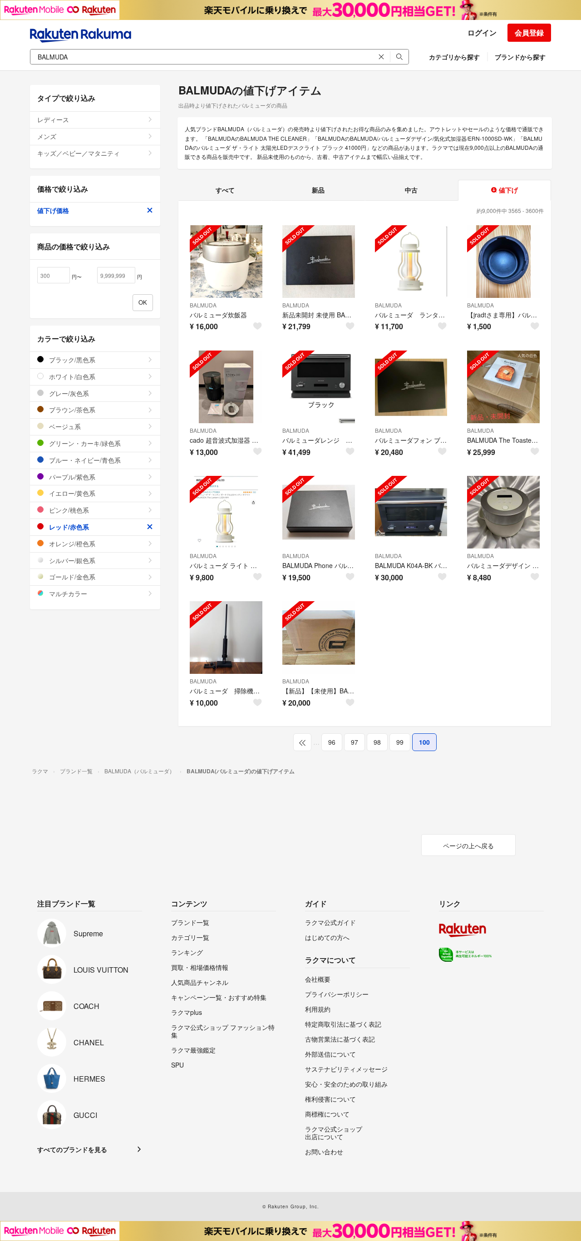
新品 (318, 189)
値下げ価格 (53, 210)
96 (331, 742)
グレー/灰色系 (68, 393)
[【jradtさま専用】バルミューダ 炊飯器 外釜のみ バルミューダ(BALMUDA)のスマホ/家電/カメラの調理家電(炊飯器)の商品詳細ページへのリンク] (503, 261)
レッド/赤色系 (68, 526)
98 (377, 742)
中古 (411, 189)
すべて (225, 189)
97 (354, 742)
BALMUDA (203, 305)
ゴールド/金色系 (71, 576)
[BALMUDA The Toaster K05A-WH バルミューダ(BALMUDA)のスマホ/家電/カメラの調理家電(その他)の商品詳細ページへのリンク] (503, 387)
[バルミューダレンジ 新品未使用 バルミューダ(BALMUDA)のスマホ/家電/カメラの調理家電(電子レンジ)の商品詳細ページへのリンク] (318, 387)
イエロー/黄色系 (71, 493)
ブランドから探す (520, 56)
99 (400, 742)
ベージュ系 (64, 426)
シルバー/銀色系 (71, 560)
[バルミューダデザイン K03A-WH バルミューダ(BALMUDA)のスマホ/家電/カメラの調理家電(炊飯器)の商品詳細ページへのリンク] (503, 512)
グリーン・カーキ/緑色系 (84, 443)
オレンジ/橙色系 (71, 543)
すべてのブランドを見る (72, 1149)
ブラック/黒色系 (71, 359)
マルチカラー (67, 593)
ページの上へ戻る (468, 845)
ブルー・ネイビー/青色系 (84, 460)
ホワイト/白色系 (71, 376)
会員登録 (529, 32)
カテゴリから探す (454, 56)
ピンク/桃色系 (68, 509)
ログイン (482, 32)
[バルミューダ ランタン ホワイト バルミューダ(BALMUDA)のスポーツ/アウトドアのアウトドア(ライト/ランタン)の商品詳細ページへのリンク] (411, 261)
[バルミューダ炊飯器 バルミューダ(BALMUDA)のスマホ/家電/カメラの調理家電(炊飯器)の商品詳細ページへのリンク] (226, 261)
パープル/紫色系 (71, 476)
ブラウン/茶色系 (71, 409)
